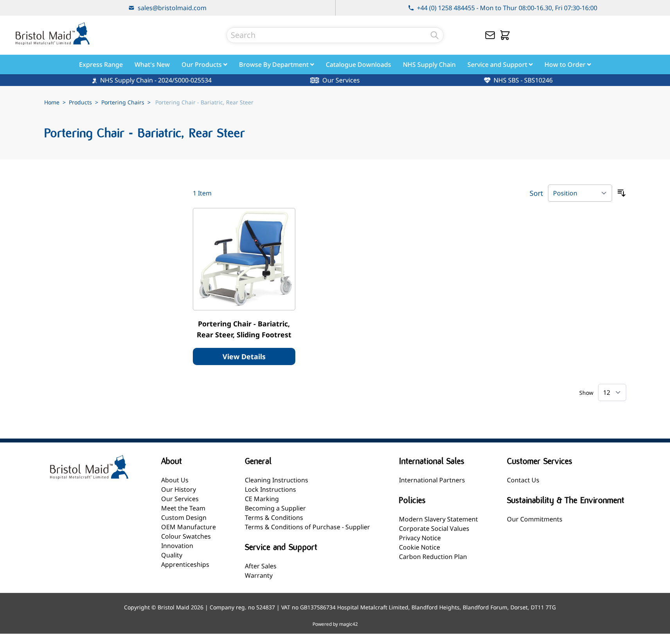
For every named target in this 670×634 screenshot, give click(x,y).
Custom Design (184, 517)
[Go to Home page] (52, 33)
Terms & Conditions (274, 517)
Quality (171, 555)
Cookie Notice (419, 547)
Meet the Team (183, 508)
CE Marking (262, 498)
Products (80, 102)
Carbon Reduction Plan (433, 556)
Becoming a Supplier (275, 508)
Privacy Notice (420, 538)
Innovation (177, 545)
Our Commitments (534, 519)
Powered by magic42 (335, 624)
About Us (175, 480)
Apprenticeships (185, 564)
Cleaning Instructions (276, 480)
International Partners (432, 480)
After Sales (261, 566)
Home (51, 102)
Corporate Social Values (434, 528)
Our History (178, 489)
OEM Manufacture (188, 527)
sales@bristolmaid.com (172, 8)
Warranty (259, 575)
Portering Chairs (122, 102)
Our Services (180, 498)
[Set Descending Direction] (621, 193)
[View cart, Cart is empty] (505, 35)
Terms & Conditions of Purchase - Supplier (307, 527)
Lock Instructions (270, 489)
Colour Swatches (186, 536)
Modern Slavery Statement (438, 519)
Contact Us (523, 480)
